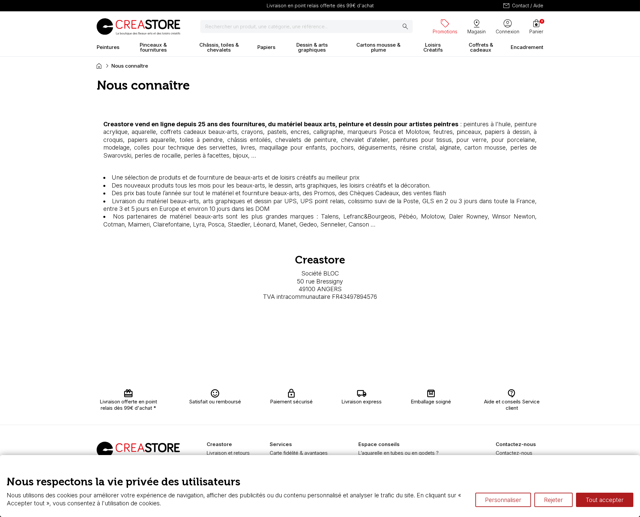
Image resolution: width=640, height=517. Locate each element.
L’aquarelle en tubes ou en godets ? (398, 453)
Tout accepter (605, 499)
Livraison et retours (228, 453)
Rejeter (553, 499)
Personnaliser (503, 499)
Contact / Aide (522, 6)
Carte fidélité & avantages (299, 453)
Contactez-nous (514, 453)
